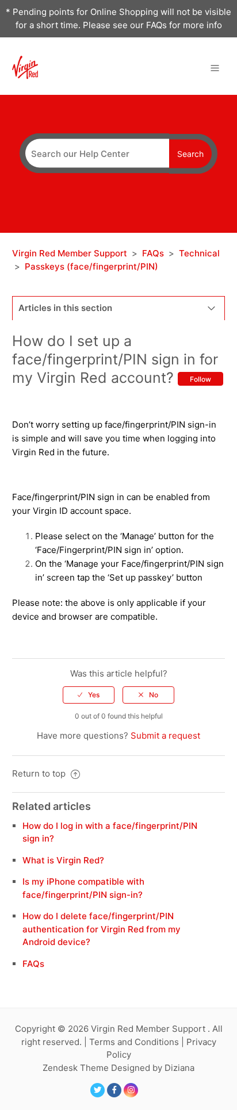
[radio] (88, 695)
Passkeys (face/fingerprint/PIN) (91, 266)
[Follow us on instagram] (131, 1090)
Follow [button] (200, 379)
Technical (199, 253)
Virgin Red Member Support (70, 253)
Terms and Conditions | (137, 1041)
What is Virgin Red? (63, 860)
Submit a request (165, 735)
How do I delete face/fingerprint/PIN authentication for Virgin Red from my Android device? (101, 929)
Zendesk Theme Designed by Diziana (118, 1067)
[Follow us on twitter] (97, 1090)
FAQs (153, 253)
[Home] (25, 67)
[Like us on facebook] (114, 1090)
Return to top (40, 773)
